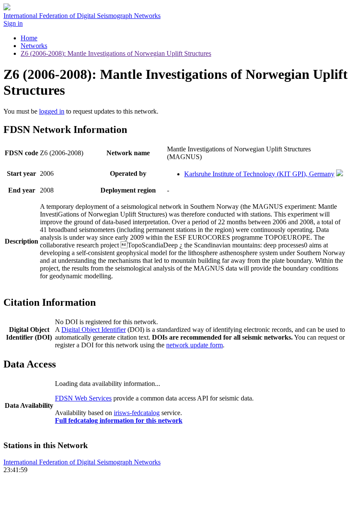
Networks (34, 45)
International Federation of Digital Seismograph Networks (82, 462)
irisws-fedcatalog (137, 412)
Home (29, 38)
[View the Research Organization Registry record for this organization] (339, 174)
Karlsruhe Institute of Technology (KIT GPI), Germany (259, 174)
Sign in (13, 23)
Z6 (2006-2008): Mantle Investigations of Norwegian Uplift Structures (116, 53)
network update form (194, 345)
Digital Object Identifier (93, 329)
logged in (51, 111)
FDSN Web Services (83, 398)
